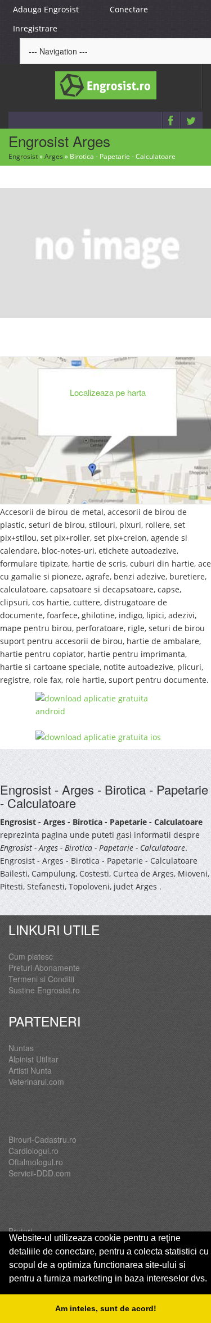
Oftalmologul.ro (35, 1161)
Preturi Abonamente (44, 967)
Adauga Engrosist (46, 9)
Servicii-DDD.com (39, 1173)
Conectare (129, 9)
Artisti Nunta (30, 1070)
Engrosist (23, 156)
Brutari (20, 1231)
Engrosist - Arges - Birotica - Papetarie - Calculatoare (104, 796)
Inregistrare (35, 28)
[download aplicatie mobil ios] (105, 737)
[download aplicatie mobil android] (105, 705)
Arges (53, 156)
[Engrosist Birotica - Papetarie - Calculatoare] (105, 251)
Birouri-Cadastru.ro (42, 1139)
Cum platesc (30, 956)
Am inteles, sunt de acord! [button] (105, 1308)
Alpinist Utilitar (33, 1059)
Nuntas (21, 1047)
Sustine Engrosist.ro (44, 990)
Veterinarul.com (36, 1081)
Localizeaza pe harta (108, 392)
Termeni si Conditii (41, 978)
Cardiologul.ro (33, 1150)
